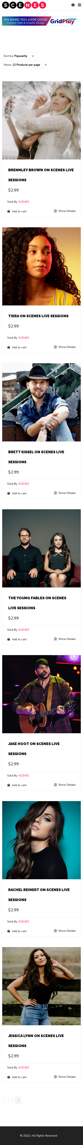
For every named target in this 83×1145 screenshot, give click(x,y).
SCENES (24, 202)
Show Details (67, 211)
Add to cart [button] (18, 211)
